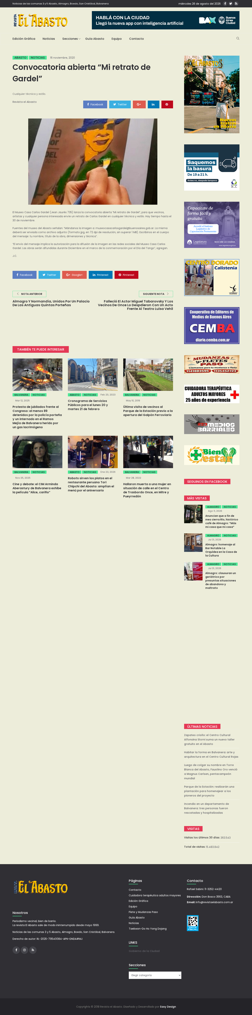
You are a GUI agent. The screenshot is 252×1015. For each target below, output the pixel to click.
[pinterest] (167, 104)
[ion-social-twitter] (230, 3)
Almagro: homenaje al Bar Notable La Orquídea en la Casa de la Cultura (221, 550)
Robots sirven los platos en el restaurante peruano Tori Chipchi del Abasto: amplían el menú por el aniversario (91, 484)
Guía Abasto (94, 39)
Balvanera (21, 394)
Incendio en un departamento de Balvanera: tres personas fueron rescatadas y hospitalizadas (206, 808)
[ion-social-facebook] (225, 3)
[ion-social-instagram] (24, 950)
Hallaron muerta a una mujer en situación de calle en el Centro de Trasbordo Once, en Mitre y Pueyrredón (147, 490)
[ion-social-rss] (236, 3)
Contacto (136, 39)
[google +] (139, 104)
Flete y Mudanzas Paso (143, 912)
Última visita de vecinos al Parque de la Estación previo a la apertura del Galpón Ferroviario (148, 411)
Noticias (49, 39)
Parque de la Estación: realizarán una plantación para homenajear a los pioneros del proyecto (209, 791)
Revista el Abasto (25, 102)
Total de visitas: (195, 847)
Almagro (213, 506)
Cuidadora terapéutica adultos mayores (155, 895)
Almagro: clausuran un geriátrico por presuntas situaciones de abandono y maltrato (220, 580)
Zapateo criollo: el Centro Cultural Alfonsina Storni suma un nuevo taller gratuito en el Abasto (209, 739)
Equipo (117, 39)
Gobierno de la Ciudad (144, 951)
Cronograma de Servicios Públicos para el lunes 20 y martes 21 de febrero (88, 405)
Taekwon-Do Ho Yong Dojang (148, 929)
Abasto (20, 58)
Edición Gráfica (24, 39)
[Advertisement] (211, 657)
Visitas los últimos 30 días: (202, 837)
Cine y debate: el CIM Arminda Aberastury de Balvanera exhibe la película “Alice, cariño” (37, 488)
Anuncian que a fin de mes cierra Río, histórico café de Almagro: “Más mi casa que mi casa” (221, 521)
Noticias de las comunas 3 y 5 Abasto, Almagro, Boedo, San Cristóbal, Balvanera (61, 3)
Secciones (70, 39)
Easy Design (168, 1007)
